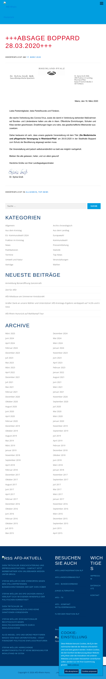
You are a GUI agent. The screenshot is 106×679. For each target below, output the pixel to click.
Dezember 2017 (12, 474)
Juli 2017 (57, 484)
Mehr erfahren (73, 664)
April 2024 (10, 343)
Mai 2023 (9, 362)
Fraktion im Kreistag (14, 240)
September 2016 (60, 508)
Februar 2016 (11, 518)
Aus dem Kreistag (13, 230)
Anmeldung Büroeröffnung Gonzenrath (23, 283)
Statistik (56, 250)
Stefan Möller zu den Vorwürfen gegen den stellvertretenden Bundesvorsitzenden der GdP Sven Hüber (24, 584)
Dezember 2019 (12, 426)
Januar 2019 (10, 450)
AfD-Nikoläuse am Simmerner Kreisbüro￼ (24, 296)
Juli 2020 (57, 406)
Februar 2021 (11, 392)
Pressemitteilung (61, 245)
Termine (9, 254)
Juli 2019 (57, 435)
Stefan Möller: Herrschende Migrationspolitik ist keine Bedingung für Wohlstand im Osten (25, 650)
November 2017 (60, 474)
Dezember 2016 (12, 504)
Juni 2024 (9, 338)
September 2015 (60, 523)
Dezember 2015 (60, 518)
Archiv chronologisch (62, 225)
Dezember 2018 (60, 450)
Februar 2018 (11, 470)
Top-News (43, 192)
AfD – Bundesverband (66, 584)
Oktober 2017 (11, 479)
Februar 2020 (11, 421)
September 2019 (60, 430)
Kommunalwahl (60, 240)
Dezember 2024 (60, 333)
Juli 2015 (9, 528)
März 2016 (58, 513)
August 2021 (58, 377)
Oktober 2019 (11, 430)
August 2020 (11, 406)
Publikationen (11, 250)
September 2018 (13, 460)
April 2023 (57, 362)
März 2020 (58, 416)
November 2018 (12, 455)
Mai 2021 (9, 387)
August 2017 (11, 484)
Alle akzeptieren (71, 671)
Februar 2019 (59, 445)
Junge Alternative (64, 590)
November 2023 (60, 352)
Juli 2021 (9, 382)
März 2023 (10, 367)
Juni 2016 (9, 513)
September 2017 (60, 479)
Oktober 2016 (11, 508)
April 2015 (57, 533)
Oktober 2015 (11, 523)
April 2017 (10, 494)
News (7, 245)
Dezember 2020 (12, 396)
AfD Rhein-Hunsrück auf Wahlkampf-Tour (24, 313)
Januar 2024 (58, 348)
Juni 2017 (9, 489)
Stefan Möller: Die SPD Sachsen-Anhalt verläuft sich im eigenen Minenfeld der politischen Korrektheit (23, 596)
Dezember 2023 (12, 352)
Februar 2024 (11, 348)
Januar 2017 (58, 499)
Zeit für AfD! (11, 289)
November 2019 (60, 426)
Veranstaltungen (60, 259)
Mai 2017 (57, 489)
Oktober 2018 (59, 455)
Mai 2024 (57, 338)
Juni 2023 (57, 357)
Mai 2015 (9, 533)
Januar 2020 (58, 421)
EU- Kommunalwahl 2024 (17, 235)
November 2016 (60, 504)
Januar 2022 (58, 372)
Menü (101, 3)
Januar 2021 (58, 392)
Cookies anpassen (89, 671)
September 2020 (60, 401)
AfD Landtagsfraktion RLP (69, 570)
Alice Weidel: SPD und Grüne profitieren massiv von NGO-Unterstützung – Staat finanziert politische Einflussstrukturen (24, 637)
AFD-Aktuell (28, 558)
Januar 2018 (58, 470)
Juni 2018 (57, 460)
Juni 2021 (57, 382)
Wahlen (56, 264)
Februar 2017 (11, 499)
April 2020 (10, 416)
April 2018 (10, 465)
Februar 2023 (59, 367)
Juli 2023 (9, 357)
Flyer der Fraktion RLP (67, 614)
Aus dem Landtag (61, 230)
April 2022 (10, 372)
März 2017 (58, 494)
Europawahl (58, 235)
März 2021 (58, 387)
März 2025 (10, 333)
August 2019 (11, 435)
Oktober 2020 (11, 401)
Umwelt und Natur (14, 259)
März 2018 (58, 465)
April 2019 (57, 440)
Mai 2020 (57, 411)
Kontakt (94, 595)
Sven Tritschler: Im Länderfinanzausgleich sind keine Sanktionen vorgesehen (20, 609)
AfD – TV (59, 597)
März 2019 (10, 445)
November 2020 (60, 396)
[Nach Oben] (53, 671)
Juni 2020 (9, 411)
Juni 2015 (57, 528)
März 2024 (58, 343)
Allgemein (31, 192)
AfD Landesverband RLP (67, 577)
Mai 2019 (9, 440)
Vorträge (9, 264)
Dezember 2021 (12, 377)
